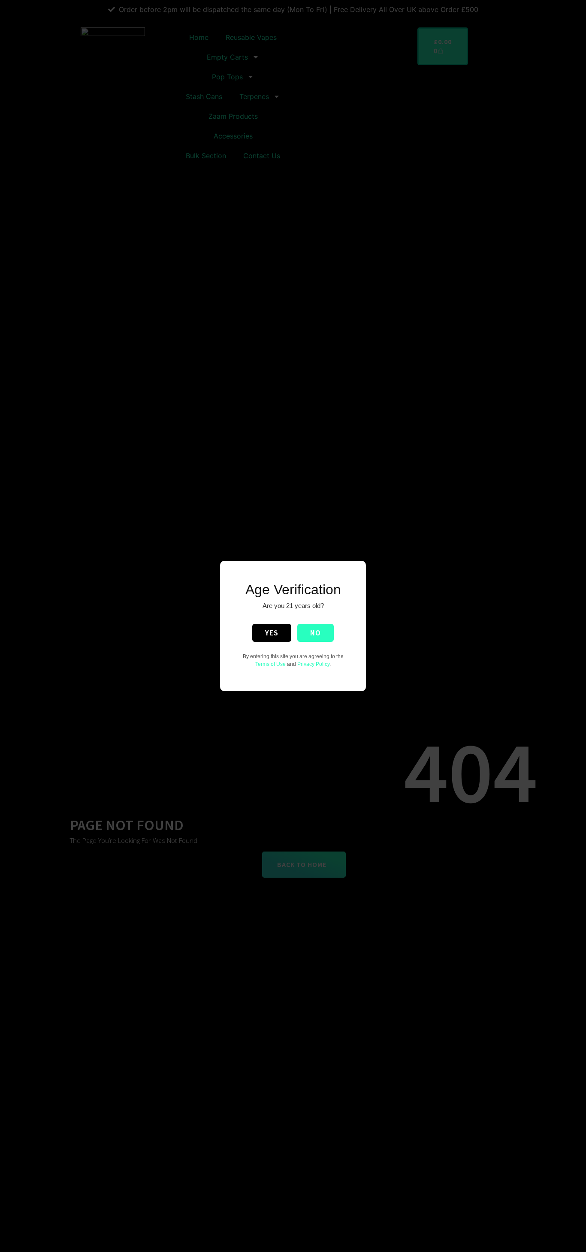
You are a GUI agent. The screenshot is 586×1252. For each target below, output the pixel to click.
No (315, 632)
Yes (271, 632)
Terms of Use (270, 664)
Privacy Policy (313, 664)
